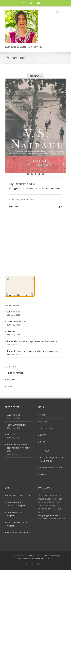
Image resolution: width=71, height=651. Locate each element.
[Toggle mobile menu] (64, 12)
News (9, 386)
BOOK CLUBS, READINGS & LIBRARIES (51, 459)
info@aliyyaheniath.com (49, 515)
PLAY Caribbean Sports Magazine (17, 524)
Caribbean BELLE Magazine (14, 514)
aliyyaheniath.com (31, 555)
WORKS (43, 421)
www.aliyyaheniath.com (54, 518)
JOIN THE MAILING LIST (51, 467)
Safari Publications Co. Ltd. (18, 495)
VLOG (47, 450)
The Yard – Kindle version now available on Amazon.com (32, 351)
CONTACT (44, 474)
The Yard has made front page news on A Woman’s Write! (32, 341)
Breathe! (11, 331)
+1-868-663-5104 (53, 508)
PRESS (43, 435)
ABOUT (43, 415)
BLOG (42, 442)
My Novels (11, 379)
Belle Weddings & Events (18, 532)
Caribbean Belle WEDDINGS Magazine (17, 504)
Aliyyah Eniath (18, 188)
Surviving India (13, 311)
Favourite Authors (52, 188)
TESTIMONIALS (47, 428)
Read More (13, 206)
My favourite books (22, 184)
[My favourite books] (35, 125)
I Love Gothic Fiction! (16, 321)
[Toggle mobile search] (57, 12)
